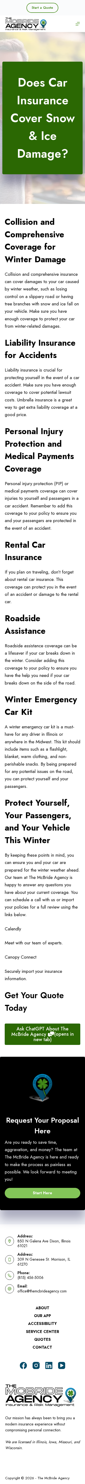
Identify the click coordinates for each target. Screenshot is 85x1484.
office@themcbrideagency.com (42, 1291)
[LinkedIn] (48, 1365)
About (42, 1308)
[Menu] (78, 24)
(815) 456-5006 (30, 1277)
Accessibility (42, 1323)
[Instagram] (36, 1365)
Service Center (42, 1331)
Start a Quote (42, 7)
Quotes (42, 1339)
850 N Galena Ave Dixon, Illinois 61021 (44, 1243)
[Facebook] (23, 1365)
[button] (42, 1193)
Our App (42, 1316)
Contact (42, 1347)
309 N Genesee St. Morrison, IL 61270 (43, 1262)
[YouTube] (61, 1365)
